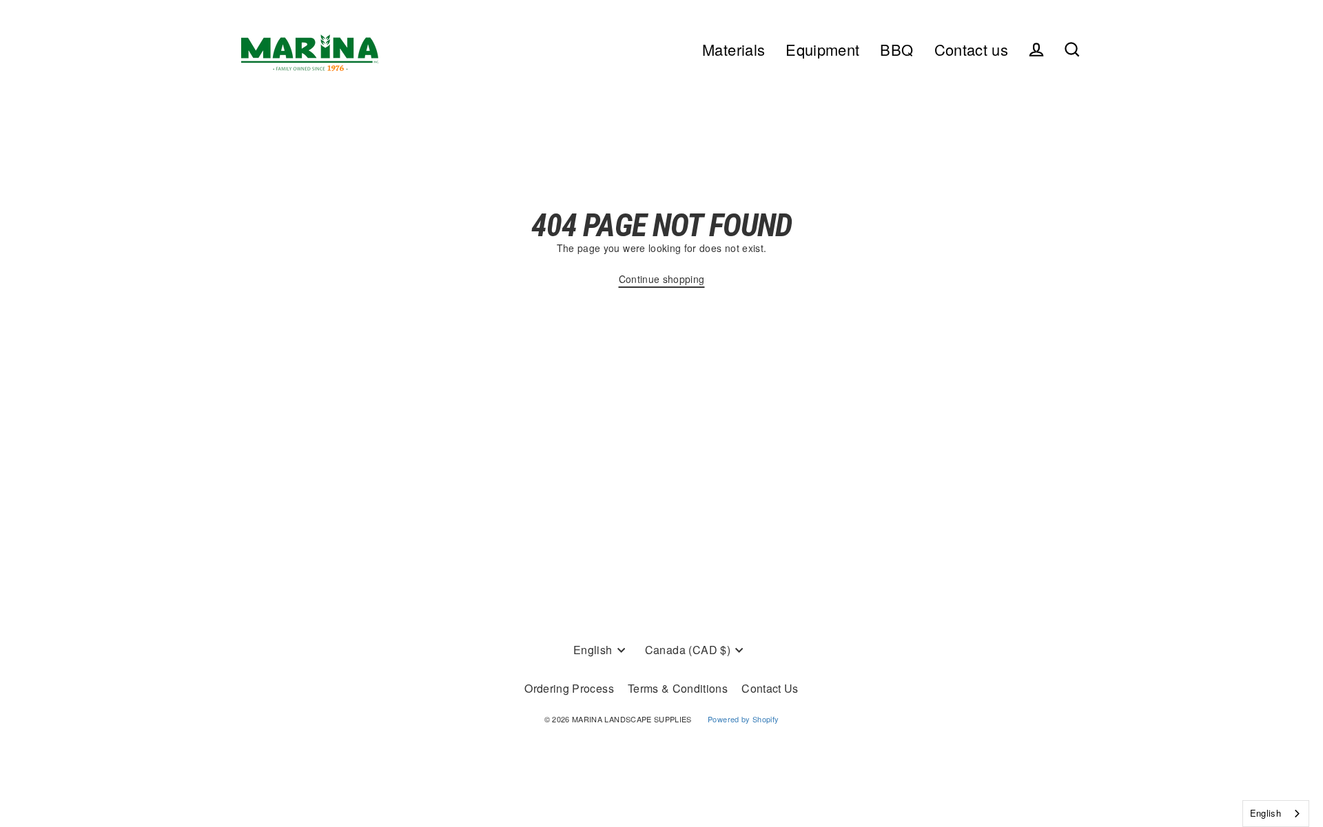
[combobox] (1275, 813)
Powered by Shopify (743, 718)
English (1265, 812)
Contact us (971, 49)
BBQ (896, 49)
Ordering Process (569, 688)
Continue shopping (662, 279)
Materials (733, 49)
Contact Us (770, 688)
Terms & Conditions (678, 688)
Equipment (822, 49)
